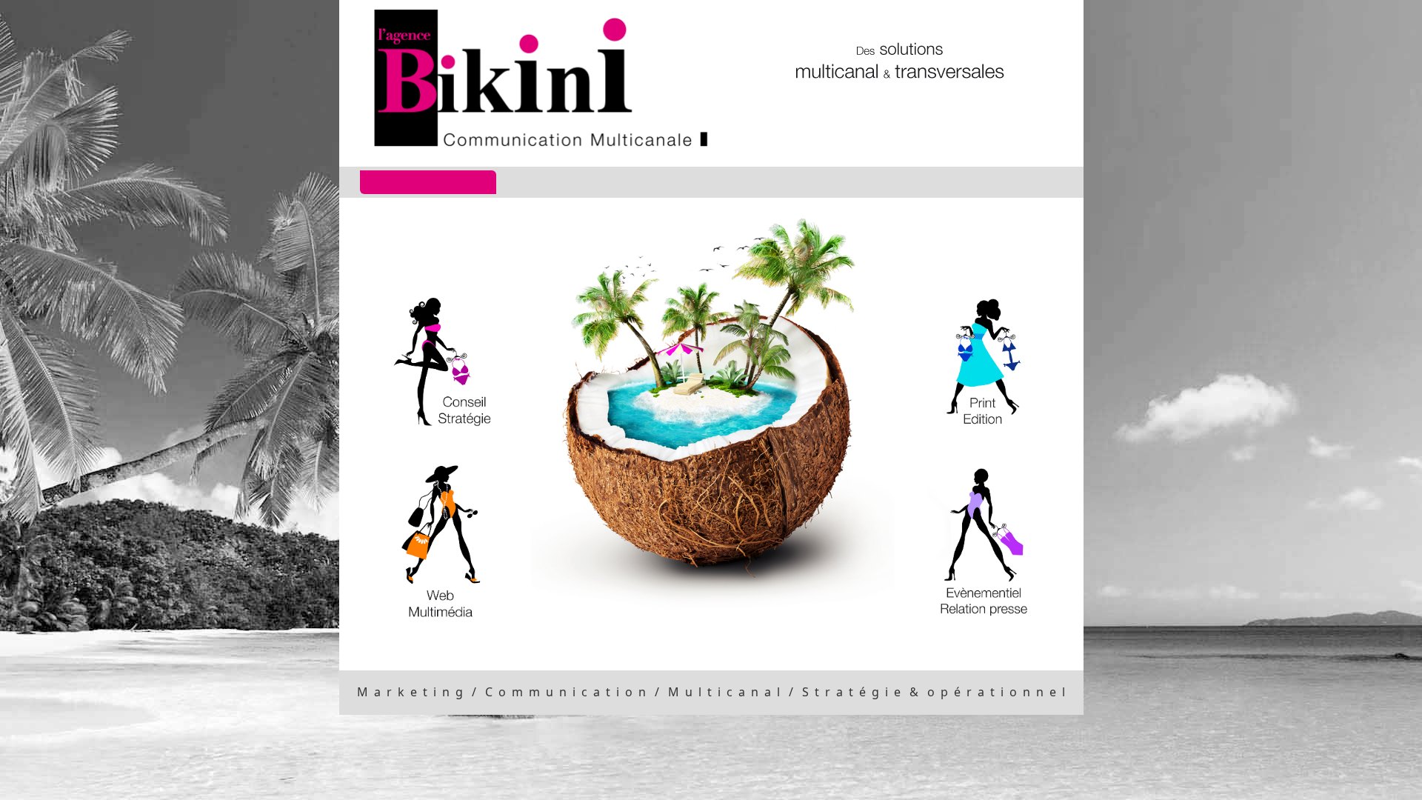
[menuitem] (428, 182)
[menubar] (704, 182)
